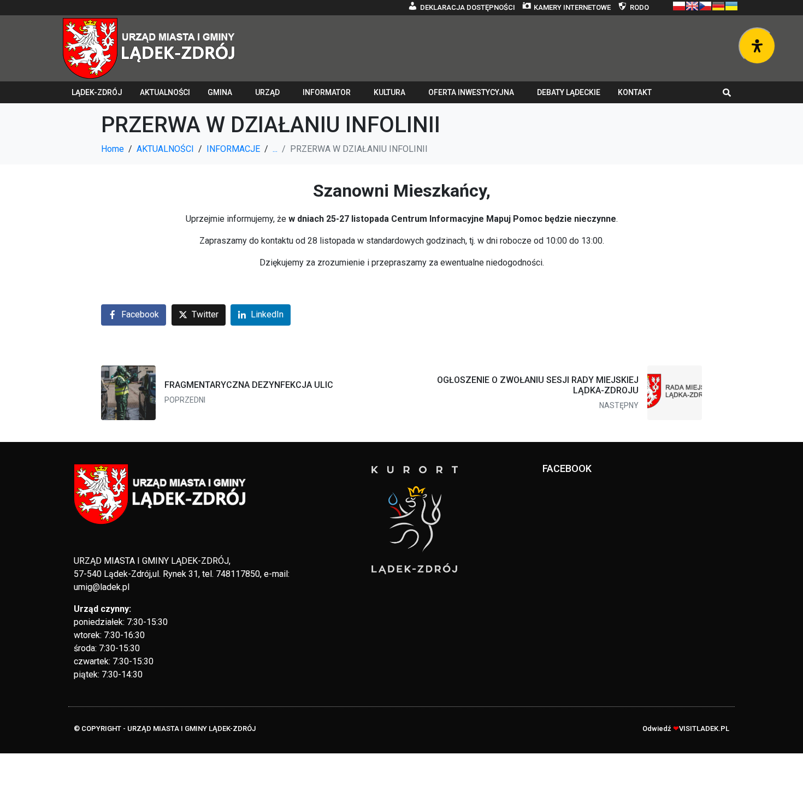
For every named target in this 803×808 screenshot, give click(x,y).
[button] (727, 92)
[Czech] (705, 6)
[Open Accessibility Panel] (757, 45)
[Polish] (679, 6)
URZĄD (267, 92)
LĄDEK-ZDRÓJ (97, 92)
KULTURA (389, 92)
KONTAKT (635, 92)
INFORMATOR (327, 92)
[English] (692, 6)
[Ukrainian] (731, 6)
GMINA (220, 92)
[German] (718, 6)
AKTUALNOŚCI (165, 92)
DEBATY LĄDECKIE (568, 92)
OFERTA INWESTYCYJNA (471, 92)
